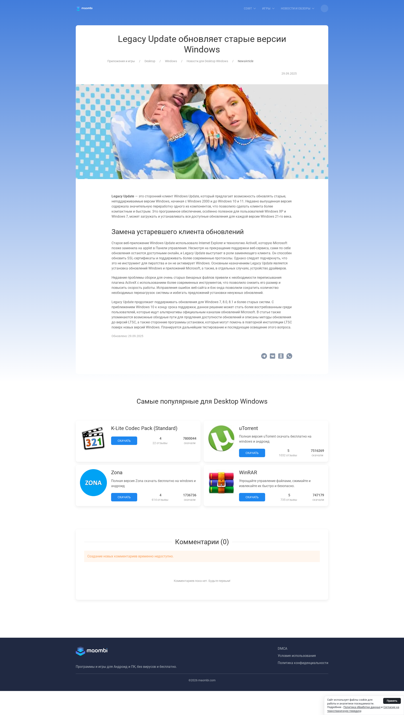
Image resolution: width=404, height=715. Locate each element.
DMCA (282, 649)
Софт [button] (248, 8)
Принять (392, 700)
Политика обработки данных (361, 707)
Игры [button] (266, 8)
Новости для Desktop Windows (207, 61)
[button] (324, 8)
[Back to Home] (84, 8)
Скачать (124, 440)
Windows (171, 61)
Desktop (150, 61)
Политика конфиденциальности (303, 663)
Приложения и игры (121, 61)
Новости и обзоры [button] (295, 8)
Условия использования (297, 656)
